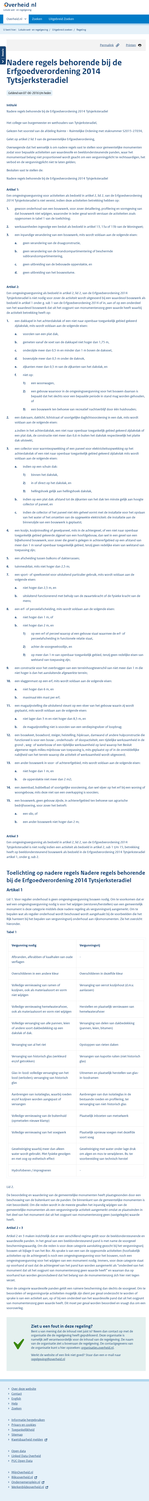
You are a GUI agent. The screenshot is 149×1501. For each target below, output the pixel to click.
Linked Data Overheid (26, 1456)
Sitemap (17, 1435)
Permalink (107, 45)
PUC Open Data (22, 1461)
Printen (131, 45)
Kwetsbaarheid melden (27, 1440)
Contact (16, 1394)
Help (14, 1404)
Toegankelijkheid (23, 1430)
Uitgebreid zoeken (62, 29)
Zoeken (37, 19)
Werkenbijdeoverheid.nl (27, 1487)
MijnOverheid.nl (22, 1472)
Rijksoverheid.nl (22, 1477)
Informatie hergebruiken (28, 1420)
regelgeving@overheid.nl (48, 1359)
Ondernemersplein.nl (25, 1482)
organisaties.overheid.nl (97, 1348)
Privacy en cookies (23, 1425)
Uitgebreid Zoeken (61, 19)
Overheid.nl (14, 20)
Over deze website (23, 1389)
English (16, 1399)
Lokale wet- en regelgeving (33, 29)
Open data (18, 1451)
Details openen (3, 55)
